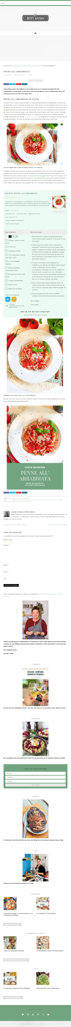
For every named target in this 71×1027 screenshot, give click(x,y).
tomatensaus (18, 501)
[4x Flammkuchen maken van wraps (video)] (42, 949)
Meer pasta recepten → (13, 997)
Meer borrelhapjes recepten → (16, 959)
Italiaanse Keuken (23, 500)
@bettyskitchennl (36, 315)
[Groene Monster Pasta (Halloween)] (51, 979)
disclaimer (43, 1023)
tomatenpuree (11, 501)
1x (10, 236)
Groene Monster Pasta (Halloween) (47, 988)
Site (5, 578)
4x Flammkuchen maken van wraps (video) (49, 951)
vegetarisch (27, 501)
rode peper (60, 500)
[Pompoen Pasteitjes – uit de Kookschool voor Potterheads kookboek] (19, 904)
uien (23, 501)
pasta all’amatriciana (39, 178)
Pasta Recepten (12, 498)
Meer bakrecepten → (12, 924)
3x (16, 236)
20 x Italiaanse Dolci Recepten (46, 913)
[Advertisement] (35, 48)
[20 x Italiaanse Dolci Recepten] (51, 904)
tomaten (6, 501)
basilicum (8, 500)
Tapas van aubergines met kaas (14, 951)
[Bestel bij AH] (7, 299)
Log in (50, 1023)
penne (52, 500)
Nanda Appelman (14, 210)
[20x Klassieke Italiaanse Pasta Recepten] (19, 979)
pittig (56, 500)
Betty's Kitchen (35, 18)
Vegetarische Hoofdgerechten (23, 498)
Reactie (7, 545)
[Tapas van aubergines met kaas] (10, 949)
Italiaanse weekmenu (31, 117)
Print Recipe (59, 212)
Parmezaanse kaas (46, 500)
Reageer (30, 75)
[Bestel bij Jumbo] (14, 299)
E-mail (6, 572)
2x (13, 236)
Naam (6, 565)
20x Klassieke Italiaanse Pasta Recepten (17, 988)
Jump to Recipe (35, 80)
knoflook (30, 500)
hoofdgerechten (15, 500)
